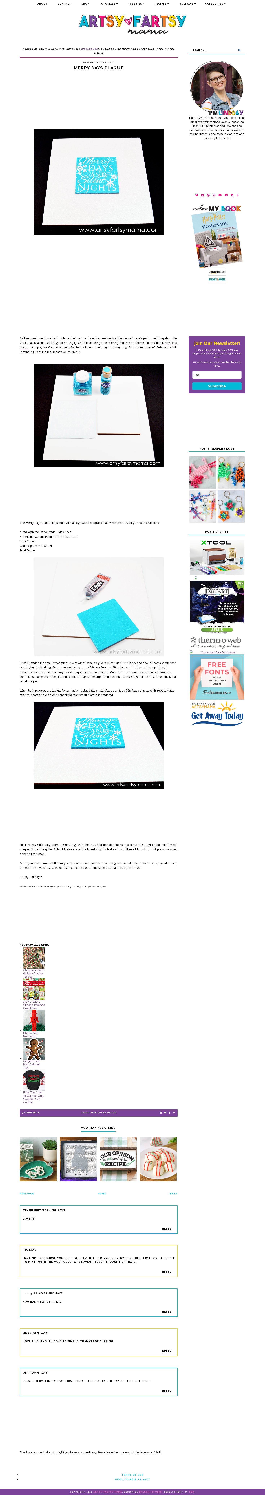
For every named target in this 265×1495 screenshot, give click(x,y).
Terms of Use (132, 1475)
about (42, 4)
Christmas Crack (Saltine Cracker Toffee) (33, 973)
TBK (191, 1492)
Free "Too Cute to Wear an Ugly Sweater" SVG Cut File (33, 1097)
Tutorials (107, 4)
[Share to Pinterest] (174, 1113)
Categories (214, 4)
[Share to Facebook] (161, 1113)
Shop (85, 4)
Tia (25, 1249)
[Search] (239, 50)
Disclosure (89, 49)
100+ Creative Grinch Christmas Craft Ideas (34, 1005)
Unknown (31, 1333)
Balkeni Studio (150, 1492)
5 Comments (31, 1113)
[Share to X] (165, 1113)
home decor (107, 1113)
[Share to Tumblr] (169, 1113)
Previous (27, 1194)
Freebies (135, 4)
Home (102, 1194)
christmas (89, 1113)
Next (174, 1194)
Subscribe (217, 386)
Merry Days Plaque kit (41, 523)
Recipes (161, 4)
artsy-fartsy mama (108, 1492)
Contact (64, 4)
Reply (167, 1228)
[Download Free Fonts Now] (217, 652)
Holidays (186, 4)
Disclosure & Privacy (132, 1479)
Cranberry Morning (39, 1210)
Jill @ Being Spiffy (38, 1293)
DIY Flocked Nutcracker (30, 1034)
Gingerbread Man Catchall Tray (31, 1064)
